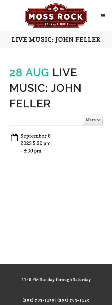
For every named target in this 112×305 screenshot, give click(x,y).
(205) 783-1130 (38, 300)
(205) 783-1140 (73, 300)
